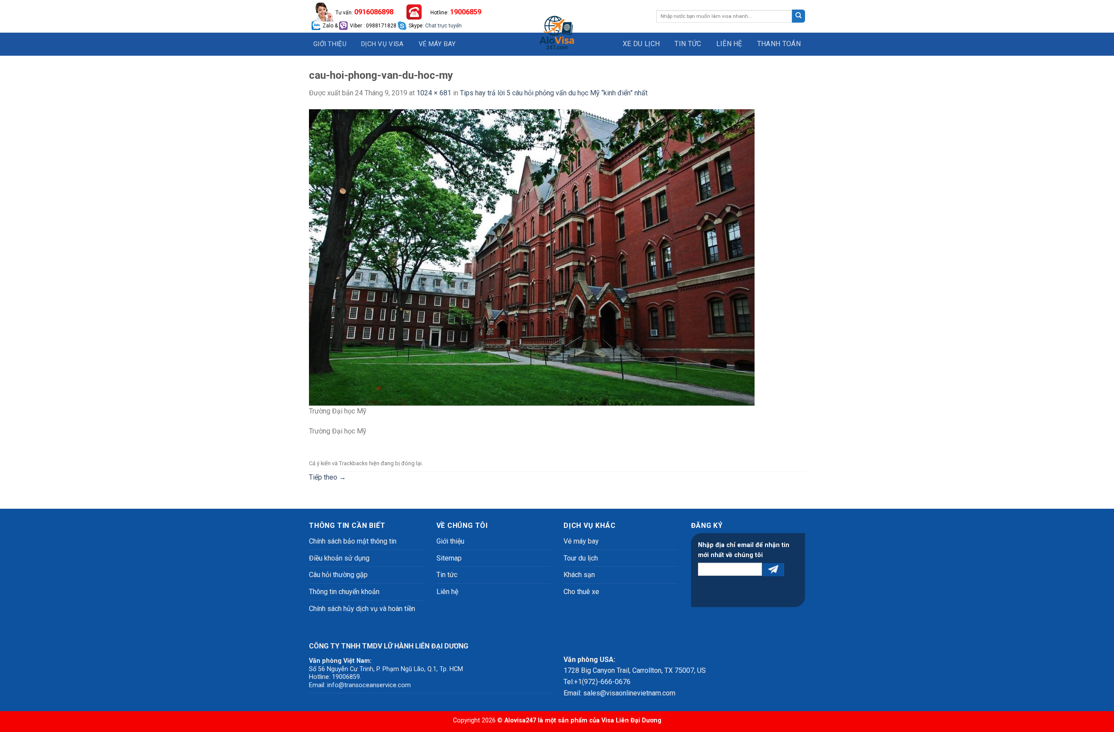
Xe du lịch (641, 44)
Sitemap (449, 558)
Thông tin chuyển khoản (344, 592)
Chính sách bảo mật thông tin (352, 541)
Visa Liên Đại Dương (631, 720)
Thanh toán (779, 44)
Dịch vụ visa (382, 44)
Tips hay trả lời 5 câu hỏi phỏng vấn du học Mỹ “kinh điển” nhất (554, 93)
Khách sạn (579, 575)
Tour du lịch (581, 558)
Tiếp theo (327, 477)
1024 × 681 (433, 93)
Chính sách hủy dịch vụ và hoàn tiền (362, 608)
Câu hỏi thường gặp (338, 575)
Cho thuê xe (581, 592)
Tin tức (687, 44)
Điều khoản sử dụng (339, 558)
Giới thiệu (329, 44)
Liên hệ (729, 44)
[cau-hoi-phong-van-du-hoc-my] (532, 256)
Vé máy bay (437, 44)
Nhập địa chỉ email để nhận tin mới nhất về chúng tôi (743, 550)
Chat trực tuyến (443, 26)
